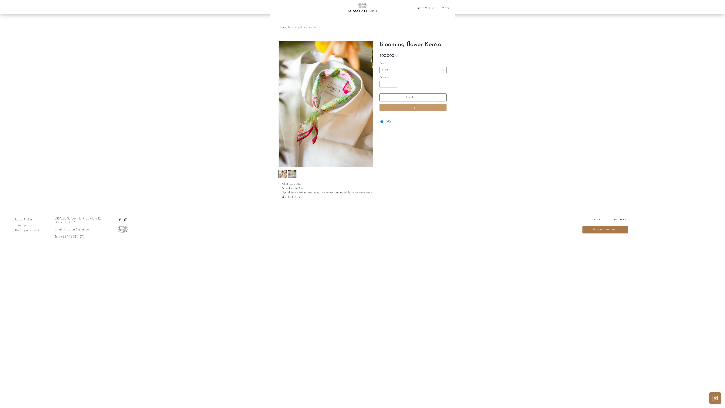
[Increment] (394, 84)
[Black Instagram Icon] (125, 220)
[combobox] (413, 70)
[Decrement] (382, 84)
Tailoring (20, 225)
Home (282, 27)
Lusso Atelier (23, 219)
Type (382, 63)
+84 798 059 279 (73, 236)
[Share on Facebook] (382, 122)
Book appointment (25, 230)
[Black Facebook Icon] (120, 220)
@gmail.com (83, 229)
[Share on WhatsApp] (389, 122)
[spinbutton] (388, 84)
